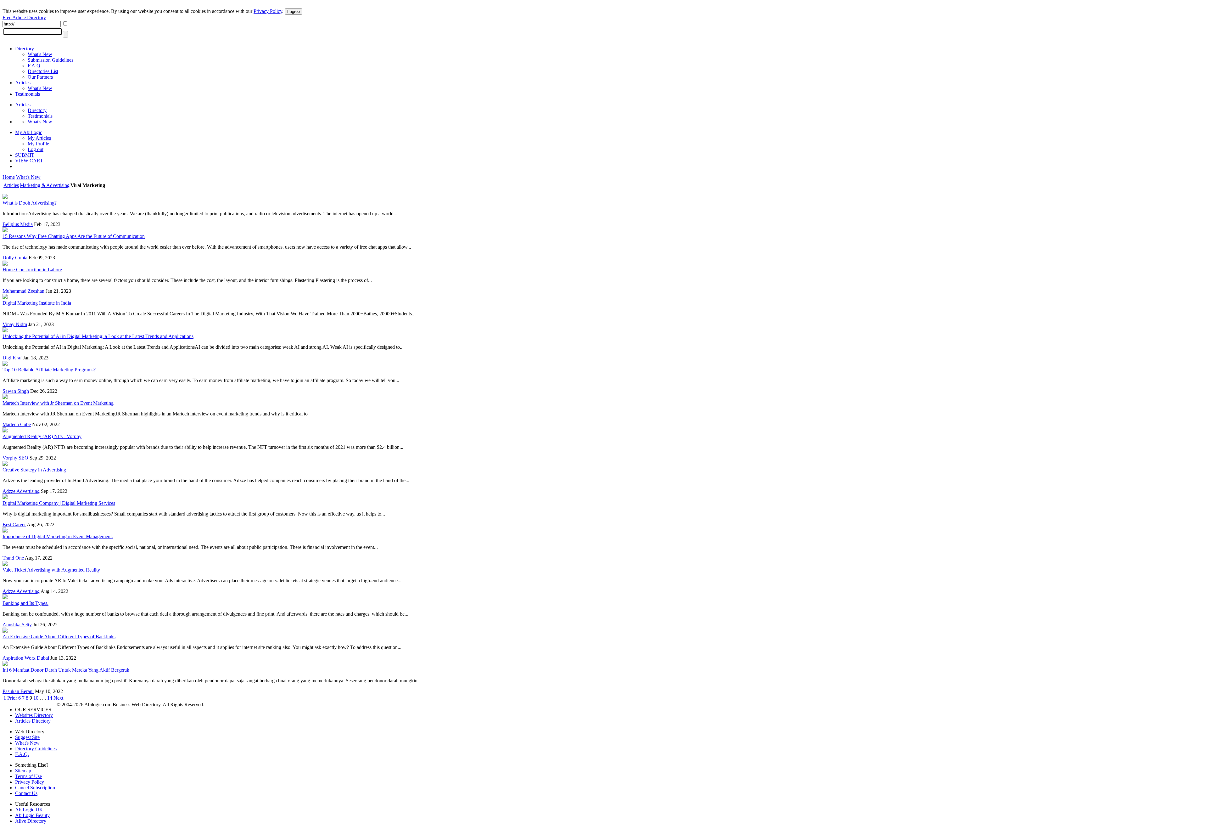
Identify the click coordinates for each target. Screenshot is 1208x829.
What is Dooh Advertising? (30, 203)
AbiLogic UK (29, 809)
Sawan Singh (16, 391)
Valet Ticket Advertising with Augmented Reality (51, 569)
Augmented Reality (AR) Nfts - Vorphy (42, 436)
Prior (12, 698)
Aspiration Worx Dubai (26, 658)
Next (58, 698)
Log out (35, 149)
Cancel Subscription (35, 787)
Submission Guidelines (50, 60)
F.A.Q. (35, 65)
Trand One (13, 558)
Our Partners (40, 77)
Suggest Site (27, 737)
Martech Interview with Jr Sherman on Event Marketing (58, 403)
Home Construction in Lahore (32, 269)
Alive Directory (30, 821)
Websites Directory (34, 715)
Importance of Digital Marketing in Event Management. (58, 536)
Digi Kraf (12, 357)
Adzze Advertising (21, 491)
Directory (24, 48)
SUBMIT (24, 155)
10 (35, 698)
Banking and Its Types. (25, 603)
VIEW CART (29, 160)
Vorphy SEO (15, 457)
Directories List (43, 71)
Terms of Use (28, 776)
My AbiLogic (28, 132)
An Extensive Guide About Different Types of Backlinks (59, 636)
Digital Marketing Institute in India (37, 303)
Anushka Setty (17, 624)
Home (9, 177)
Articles (23, 82)
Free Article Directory (24, 17)
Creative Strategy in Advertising (34, 469)
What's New (40, 54)
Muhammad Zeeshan (23, 291)
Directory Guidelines (36, 748)
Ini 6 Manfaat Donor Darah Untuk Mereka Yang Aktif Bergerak (66, 670)
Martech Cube (17, 424)
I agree (293, 11)
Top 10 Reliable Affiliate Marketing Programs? (49, 369)
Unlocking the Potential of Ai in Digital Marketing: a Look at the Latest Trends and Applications (98, 336)
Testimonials (27, 94)
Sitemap (23, 770)
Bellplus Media (18, 224)
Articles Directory (33, 721)
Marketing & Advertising (45, 185)
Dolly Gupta (15, 257)
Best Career (14, 524)
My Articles (39, 138)
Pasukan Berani (18, 691)
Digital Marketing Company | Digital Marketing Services (59, 503)
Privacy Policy (268, 11)
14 (49, 698)
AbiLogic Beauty (32, 815)
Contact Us (26, 793)
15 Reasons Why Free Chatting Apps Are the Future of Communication (74, 236)
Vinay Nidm (15, 324)
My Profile (38, 143)
